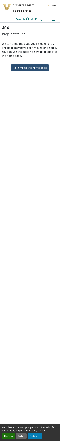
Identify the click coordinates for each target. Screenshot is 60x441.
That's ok (8, 435)
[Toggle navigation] (53, 19)
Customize (35, 435)
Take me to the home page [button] (30, 68)
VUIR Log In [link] (38, 19)
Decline (21, 435)
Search (21, 19)
